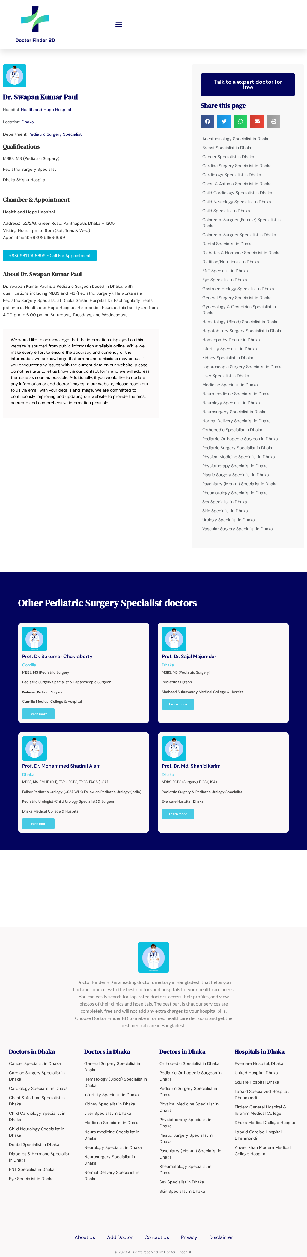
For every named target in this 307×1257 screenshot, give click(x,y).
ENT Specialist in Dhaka (225, 270)
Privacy (189, 1237)
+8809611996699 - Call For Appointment (50, 255)
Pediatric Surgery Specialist (55, 134)
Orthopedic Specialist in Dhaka (232, 429)
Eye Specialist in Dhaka (224, 279)
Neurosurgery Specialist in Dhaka (234, 411)
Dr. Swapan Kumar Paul (40, 97)
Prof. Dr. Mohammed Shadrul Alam (61, 766)
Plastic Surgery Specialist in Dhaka (235, 474)
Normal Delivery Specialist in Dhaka (236, 420)
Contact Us (157, 1237)
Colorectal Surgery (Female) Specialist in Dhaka (241, 222)
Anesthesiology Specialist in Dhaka (236, 138)
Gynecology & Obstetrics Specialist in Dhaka (239, 309)
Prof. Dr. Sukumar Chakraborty (57, 656)
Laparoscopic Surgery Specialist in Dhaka (242, 366)
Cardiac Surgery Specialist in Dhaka (237, 165)
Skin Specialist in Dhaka (225, 510)
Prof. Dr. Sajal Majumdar (189, 656)
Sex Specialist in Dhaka (224, 501)
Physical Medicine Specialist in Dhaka (238, 456)
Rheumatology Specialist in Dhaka (235, 492)
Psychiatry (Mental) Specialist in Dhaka (240, 483)
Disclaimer (221, 1237)
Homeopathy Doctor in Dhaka (231, 339)
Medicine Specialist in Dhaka (230, 384)
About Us (85, 1237)
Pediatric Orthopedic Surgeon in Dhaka (240, 438)
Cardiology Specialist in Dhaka (231, 174)
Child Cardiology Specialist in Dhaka (237, 192)
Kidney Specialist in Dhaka (227, 357)
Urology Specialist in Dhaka (228, 519)
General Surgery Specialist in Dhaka (237, 297)
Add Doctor (120, 1237)
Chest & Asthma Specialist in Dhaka (237, 183)
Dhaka (28, 122)
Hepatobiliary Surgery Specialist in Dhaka (242, 330)
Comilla (29, 665)
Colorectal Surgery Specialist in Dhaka (239, 234)
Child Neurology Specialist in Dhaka (236, 201)
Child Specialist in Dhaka (226, 210)
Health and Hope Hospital (46, 109)
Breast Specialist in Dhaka (227, 147)
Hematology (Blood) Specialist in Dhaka (240, 321)
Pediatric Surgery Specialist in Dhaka (237, 447)
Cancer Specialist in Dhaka (228, 156)
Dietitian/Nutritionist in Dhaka (230, 261)
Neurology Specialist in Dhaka (231, 402)
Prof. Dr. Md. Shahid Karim (191, 766)
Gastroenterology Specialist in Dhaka (238, 288)
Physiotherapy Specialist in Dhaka (235, 465)
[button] (119, 24)
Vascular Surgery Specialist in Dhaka (237, 528)
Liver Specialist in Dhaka (225, 375)
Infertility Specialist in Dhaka (229, 348)
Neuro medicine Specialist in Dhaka (236, 393)
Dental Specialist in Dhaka (227, 243)
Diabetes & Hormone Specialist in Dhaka (241, 252)
